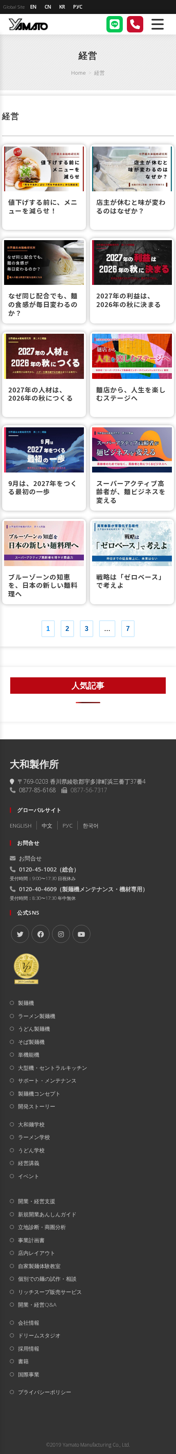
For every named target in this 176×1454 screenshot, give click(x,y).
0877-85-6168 (37, 790)
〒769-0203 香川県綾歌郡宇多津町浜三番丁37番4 (82, 781)
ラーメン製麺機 (36, 1016)
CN (48, 6)
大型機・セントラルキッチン (52, 1067)
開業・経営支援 (36, 1201)
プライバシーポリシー (44, 1392)
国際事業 (28, 1374)
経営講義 (28, 1163)
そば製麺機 (31, 1042)
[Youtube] (81, 934)
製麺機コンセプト (39, 1093)
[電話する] (135, 24)
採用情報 (28, 1348)
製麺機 (26, 1003)
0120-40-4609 (37, 889)
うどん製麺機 (34, 1028)
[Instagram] (61, 934)
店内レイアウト (36, 1253)
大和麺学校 (31, 1124)
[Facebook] (41, 934)
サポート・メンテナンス (47, 1080)
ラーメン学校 (34, 1137)
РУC (67, 825)
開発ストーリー (36, 1106)
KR (62, 6)
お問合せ (30, 858)
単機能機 (28, 1054)
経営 (99, 72)
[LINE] (114, 24)
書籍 (23, 1361)
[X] (20, 934)
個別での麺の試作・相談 (47, 1278)
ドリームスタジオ (39, 1335)
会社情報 (28, 1322)
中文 (47, 825)
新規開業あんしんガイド (47, 1214)
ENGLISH (21, 825)
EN (33, 6)
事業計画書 (31, 1240)
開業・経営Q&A (37, 1304)
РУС (77, 6)
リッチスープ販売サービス (50, 1292)
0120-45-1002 (37, 869)
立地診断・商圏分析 (42, 1227)
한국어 (91, 825)
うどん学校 (31, 1150)
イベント (28, 1176)
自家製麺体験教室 (39, 1266)
